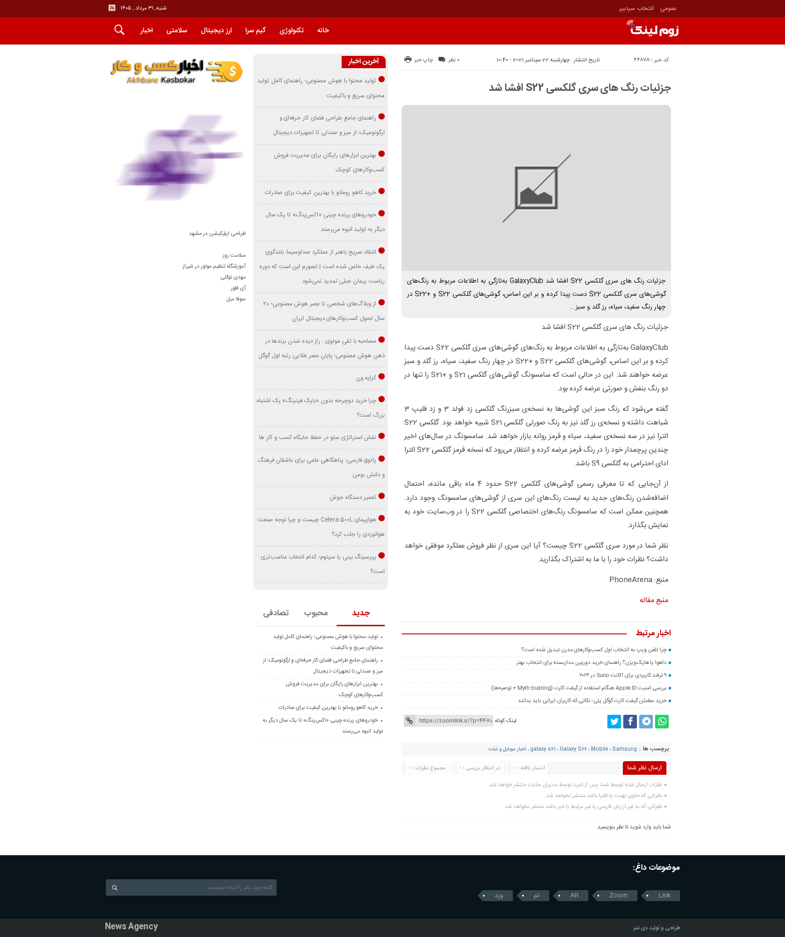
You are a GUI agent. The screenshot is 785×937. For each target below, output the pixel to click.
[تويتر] (614, 721)
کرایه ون (366, 378)
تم (537, 895)
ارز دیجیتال (216, 30)
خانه (323, 30)
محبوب (316, 613)
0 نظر (454, 60)
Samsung (624, 749)
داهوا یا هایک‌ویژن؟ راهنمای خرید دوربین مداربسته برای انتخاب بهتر (591, 662)
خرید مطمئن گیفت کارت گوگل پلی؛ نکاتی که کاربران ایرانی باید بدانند (592, 700)
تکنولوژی (291, 30)
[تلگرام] (646, 721)
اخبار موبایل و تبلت (507, 749)
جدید (361, 613)
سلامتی (176, 30)
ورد (499, 895)
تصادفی (276, 613)
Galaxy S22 (573, 749)
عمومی (668, 9)
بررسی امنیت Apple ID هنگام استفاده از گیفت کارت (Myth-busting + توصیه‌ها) (578, 688)
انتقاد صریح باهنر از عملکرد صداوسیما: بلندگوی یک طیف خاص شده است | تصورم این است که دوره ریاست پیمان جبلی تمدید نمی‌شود (322, 267)
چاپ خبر (423, 60)
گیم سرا (255, 30)
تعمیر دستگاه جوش (353, 498)
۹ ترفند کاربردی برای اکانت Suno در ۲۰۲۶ (622, 675)
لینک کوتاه (506, 720)
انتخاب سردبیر (636, 9)
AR (574, 895)
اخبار (146, 30)
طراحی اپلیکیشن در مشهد (217, 233)
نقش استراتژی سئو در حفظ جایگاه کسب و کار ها (317, 438)
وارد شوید (640, 827)
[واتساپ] (662, 721)
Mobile (599, 749)
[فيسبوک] (630, 721)
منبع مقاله (654, 600)
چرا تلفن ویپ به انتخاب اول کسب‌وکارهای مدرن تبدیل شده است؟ (593, 649)
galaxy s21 (543, 749)
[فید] (112, 8)
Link (664, 895)
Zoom (618, 895)
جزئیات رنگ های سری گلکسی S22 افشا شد (580, 88)
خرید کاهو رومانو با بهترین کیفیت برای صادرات (321, 193)
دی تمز (640, 927)
